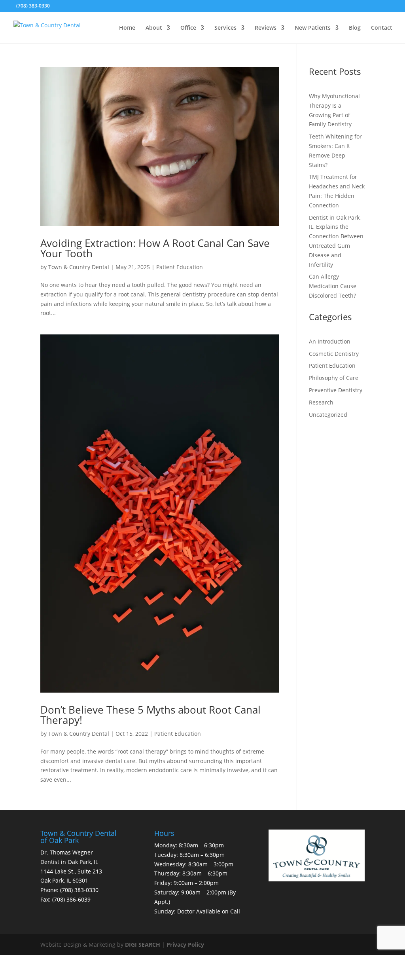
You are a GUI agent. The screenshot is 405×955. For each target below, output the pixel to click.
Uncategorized (328, 414)
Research (321, 402)
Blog (355, 28)
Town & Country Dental (78, 267)
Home (127, 28)
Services (225, 28)
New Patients (313, 28)
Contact (381, 28)
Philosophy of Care (333, 378)
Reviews (265, 28)
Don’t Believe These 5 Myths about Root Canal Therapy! (150, 714)
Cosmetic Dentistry (334, 353)
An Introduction (329, 341)
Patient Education (179, 267)
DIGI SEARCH (142, 944)
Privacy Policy (185, 944)
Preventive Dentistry (335, 390)
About (154, 28)
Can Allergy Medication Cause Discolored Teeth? (332, 286)
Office (188, 28)
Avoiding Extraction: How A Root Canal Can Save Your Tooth (155, 248)
